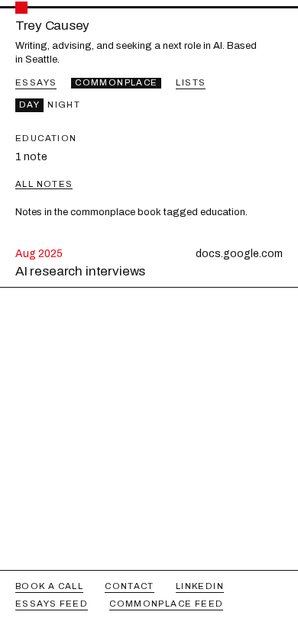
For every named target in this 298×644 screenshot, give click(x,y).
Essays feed (51, 603)
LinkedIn (200, 586)
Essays (36, 82)
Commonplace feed (166, 603)
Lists (191, 82)
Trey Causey (52, 26)
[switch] (49, 105)
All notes (44, 183)
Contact (129, 586)
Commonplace (116, 82)
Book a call (49, 586)
